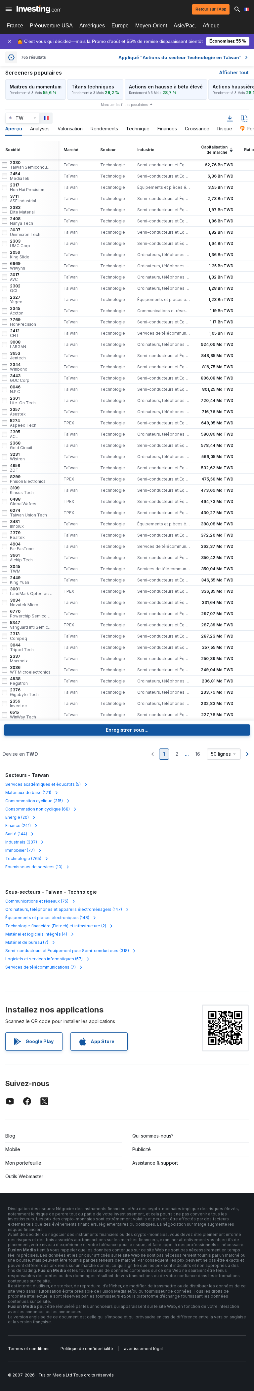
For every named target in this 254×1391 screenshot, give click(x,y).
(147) (63, 909)
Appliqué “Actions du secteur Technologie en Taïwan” (179, 57)
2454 (19, 176)
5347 (31, 625)
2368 (21, 445)
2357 (18, 411)
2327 (16, 299)
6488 (23, 501)
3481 (17, 524)
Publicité (141, 1149)
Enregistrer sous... (127, 730)
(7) (26, 942)
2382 (15, 288)
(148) (47, 917)
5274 (23, 423)
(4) (36, 934)
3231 (17, 456)
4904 (22, 546)
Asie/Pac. (185, 25)
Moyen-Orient (151, 25)
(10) (34, 866)
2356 (18, 703)
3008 (18, 344)
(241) (18, 825)
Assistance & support (155, 1163)
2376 (24, 692)
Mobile (12, 1149)
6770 (31, 613)
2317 (27, 187)
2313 (18, 636)
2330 (31, 165)
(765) (23, 858)
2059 (19, 254)
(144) (16, 833)
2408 (21, 221)
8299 (28, 479)
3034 (24, 602)
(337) (21, 842)
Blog (10, 1136)
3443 (19, 378)
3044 (22, 647)
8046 (15, 389)
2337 (19, 658)
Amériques (92, 25)
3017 (15, 277)
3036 (30, 670)
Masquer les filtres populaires (124, 105)
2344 (18, 367)
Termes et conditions (29, 1348)
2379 (17, 535)
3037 (25, 232)
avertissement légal (143, 1348)
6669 (17, 266)
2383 (22, 210)
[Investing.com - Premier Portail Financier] (39, 9)
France (15, 25)
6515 (23, 714)
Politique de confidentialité (87, 1348)
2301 (23, 400)
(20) (17, 817)
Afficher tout (234, 72)
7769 (23, 322)
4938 (19, 681)
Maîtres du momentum (36, 86)
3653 (18, 355)
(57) (44, 958)
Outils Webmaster (24, 1176)
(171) (28, 792)
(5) (43, 784)
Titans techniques (92, 86)
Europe (120, 25)
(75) (36, 901)
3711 (23, 198)
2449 (19, 580)
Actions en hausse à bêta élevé (166, 86)
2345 (16, 310)
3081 (31, 591)
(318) (67, 950)
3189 (22, 490)
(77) (20, 850)
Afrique (211, 25)
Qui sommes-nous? (153, 1136)
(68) (37, 809)
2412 (15, 333)
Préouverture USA (51, 25)
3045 (15, 569)
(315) (34, 800)
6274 (28, 512)
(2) (55, 925)
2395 (15, 434)
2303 (20, 243)
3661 (21, 557)
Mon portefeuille (23, 1163)
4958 (15, 468)
